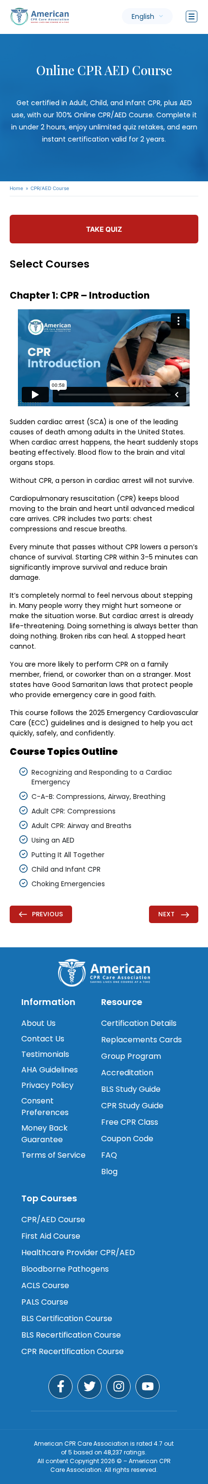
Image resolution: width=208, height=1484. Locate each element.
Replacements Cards (141, 1039)
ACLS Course (45, 1285)
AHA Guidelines (49, 1069)
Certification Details (139, 1023)
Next (167, 914)
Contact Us (42, 1038)
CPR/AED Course (53, 1219)
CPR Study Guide (132, 1105)
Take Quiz (104, 229)
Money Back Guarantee (44, 1133)
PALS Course (44, 1302)
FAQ (109, 1155)
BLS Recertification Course (71, 1334)
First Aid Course (50, 1236)
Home (16, 188)
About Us (38, 1023)
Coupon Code (127, 1138)
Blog (109, 1171)
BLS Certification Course (66, 1318)
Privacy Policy (47, 1085)
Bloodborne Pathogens (65, 1269)
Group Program (131, 1056)
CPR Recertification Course (72, 1351)
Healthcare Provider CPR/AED (78, 1252)
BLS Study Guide (131, 1089)
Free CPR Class (129, 1122)
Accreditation (127, 1072)
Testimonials (45, 1054)
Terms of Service (53, 1155)
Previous (47, 914)
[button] (147, 16)
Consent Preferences (45, 1106)
